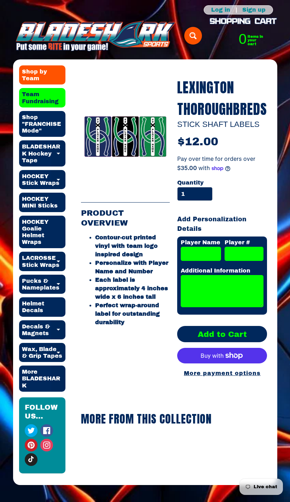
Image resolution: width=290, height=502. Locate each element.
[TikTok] (31, 459)
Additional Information (215, 271)
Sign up (254, 10)
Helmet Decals (33, 306)
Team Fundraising (40, 97)
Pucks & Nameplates (44, 284)
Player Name (200, 242)
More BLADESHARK (44, 378)
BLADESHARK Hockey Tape (44, 153)
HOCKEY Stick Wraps (44, 180)
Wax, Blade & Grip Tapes (44, 353)
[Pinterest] (31, 445)
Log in (220, 10)
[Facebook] (46, 430)
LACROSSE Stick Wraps (44, 261)
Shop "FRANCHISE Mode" (41, 124)
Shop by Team (34, 75)
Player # (237, 242)
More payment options (222, 373)
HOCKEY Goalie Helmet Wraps (35, 232)
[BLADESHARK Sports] (96, 35)
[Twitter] (31, 430)
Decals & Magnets (44, 330)
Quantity (190, 183)
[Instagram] (46, 445)
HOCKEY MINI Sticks (40, 202)
